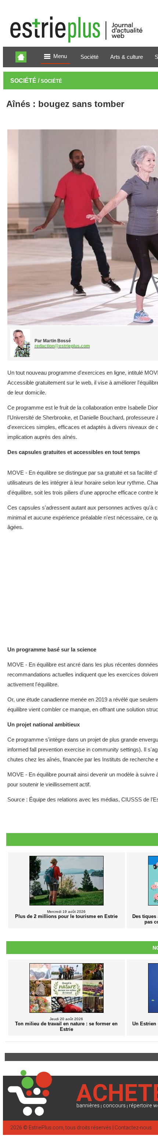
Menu (60, 56)
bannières (88, 1106)
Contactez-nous (133, 1128)
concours (114, 1106)
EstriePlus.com (46, 1128)
